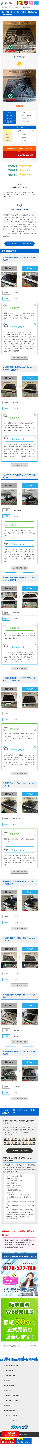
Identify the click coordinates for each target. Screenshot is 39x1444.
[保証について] (26, 3)
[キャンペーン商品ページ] (20, 3)
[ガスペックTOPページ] (7, 3)
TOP (3, 7)
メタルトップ (20, 130)
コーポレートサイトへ (11, 1420)
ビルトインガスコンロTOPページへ (19, 243)
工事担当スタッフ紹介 (19, 1151)
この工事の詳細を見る (19, 357)
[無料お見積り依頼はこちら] (31, 3)
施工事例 (8, 7)
